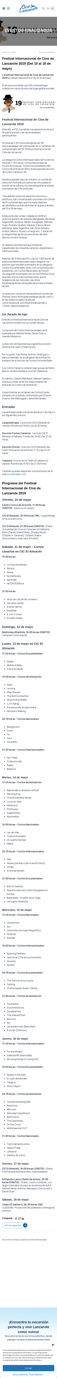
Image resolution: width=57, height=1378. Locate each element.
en (48, 8)
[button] (52, 1344)
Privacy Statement (36, 1374)
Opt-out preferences (20, 1374)
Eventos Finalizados (28, 30)
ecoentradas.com (16, 474)
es (52, 8)
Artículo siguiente (12, 1225)
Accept (28, 1368)
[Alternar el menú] (4, 8)
